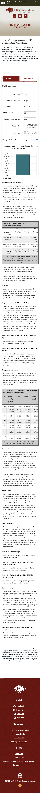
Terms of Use (19, 757)
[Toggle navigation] (14, 16)
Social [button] (19, 700)
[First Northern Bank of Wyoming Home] (20, 689)
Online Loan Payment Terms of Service (18, 761)
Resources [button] (18, 724)
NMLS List (19, 754)
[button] (20, 86)
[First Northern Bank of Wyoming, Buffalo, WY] (20, 10)
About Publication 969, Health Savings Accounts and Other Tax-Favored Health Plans (20, 279)
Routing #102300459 (19, 741)
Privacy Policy (18, 765)
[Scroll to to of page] (20, 785)
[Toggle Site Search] (20, 16)
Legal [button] (19, 747)
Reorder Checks (19, 734)
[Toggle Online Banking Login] (25, 16)
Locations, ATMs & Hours (19, 730)
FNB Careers (19, 738)
